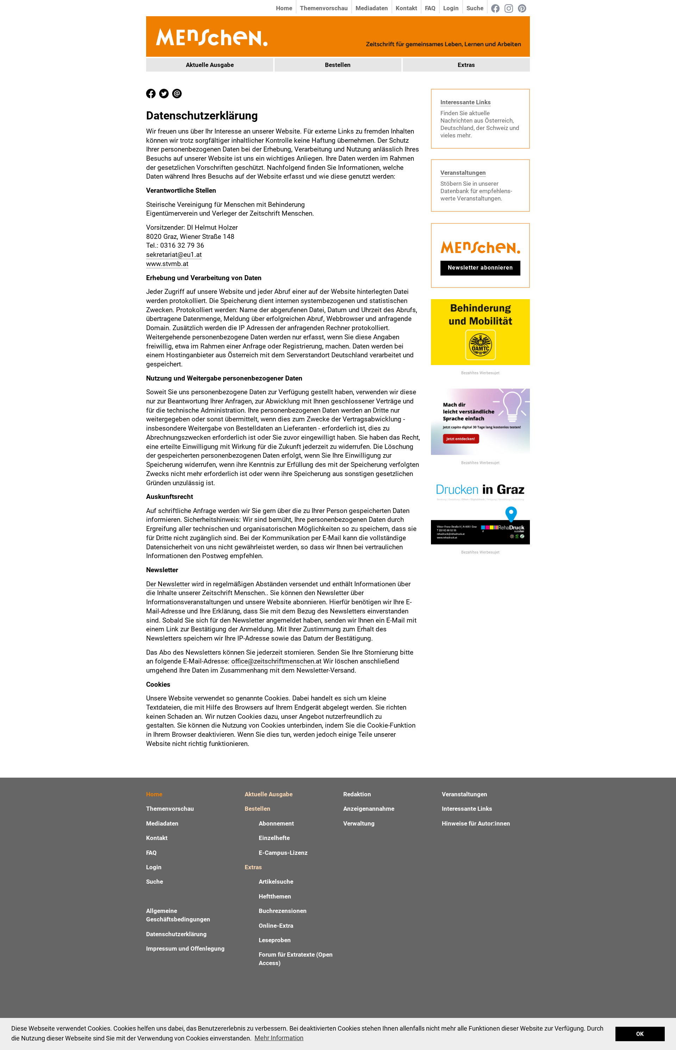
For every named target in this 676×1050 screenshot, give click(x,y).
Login (451, 8)
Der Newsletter (168, 584)
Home (284, 8)
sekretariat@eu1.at (174, 255)
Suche (475, 8)
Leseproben (275, 940)
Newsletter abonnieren (480, 267)
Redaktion (357, 794)
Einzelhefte (274, 837)
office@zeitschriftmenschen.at (276, 661)
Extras (466, 64)
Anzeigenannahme (368, 808)
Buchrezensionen (283, 910)
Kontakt (406, 8)
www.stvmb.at (167, 264)
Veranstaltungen (463, 172)
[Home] (211, 36)
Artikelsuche (276, 881)
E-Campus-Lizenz (283, 852)
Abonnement (276, 823)
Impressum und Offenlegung (185, 948)
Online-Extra (276, 925)
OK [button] (640, 1034)
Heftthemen (275, 896)
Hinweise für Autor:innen (476, 823)
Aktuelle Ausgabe (210, 64)
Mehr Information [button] (279, 1038)
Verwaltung (359, 823)
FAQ (430, 8)
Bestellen (338, 64)
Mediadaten (372, 8)
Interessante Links (465, 102)
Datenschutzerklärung (176, 934)
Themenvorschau (324, 8)
